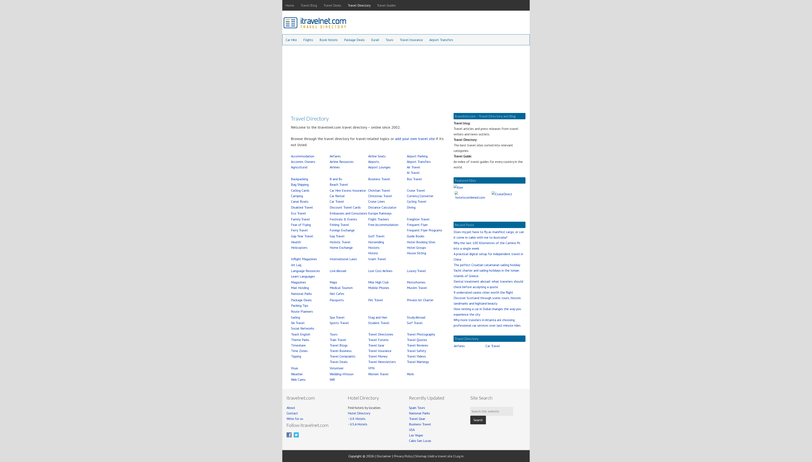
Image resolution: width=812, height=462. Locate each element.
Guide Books (415, 236)
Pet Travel (375, 300)
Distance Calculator (382, 207)
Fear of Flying (301, 225)
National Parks (301, 294)
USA (412, 430)
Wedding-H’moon (342, 374)
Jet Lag (296, 265)
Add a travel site (441, 456)
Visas (294, 368)
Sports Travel (339, 323)
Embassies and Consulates (348, 213)
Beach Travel (339, 184)
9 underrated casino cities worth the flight (483, 292)
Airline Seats (377, 156)
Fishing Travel (339, 225)
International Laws (343, 259)
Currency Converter (420, 196)
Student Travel (378, 323)
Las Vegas (416, 435)
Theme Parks (300, 340)
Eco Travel (298, 213)
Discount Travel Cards (345, 207)
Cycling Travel (416, 201)
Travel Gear (376, 345)
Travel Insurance (379, 351)
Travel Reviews (417, 345)
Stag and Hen (377, 317)
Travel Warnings (418, 362)
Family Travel (300, 219)
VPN (371, 368)
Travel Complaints (342, 356)
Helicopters (299, 247)
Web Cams (298, 379)
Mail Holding (300, 288)
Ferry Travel (299, 230)
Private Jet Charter (420, 300)
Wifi (332, 379)
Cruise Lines (376, 201)
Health (296, 242)
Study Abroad (416, 317)
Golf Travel (376, 236)
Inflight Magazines (304, 259)
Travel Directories (380, 334)
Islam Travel (377, 259)
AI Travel (413, 172)
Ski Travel (297, 323)
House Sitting (416, 253)
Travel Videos (416, 356)
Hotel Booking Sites (421, 242)
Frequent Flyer (417, 225)
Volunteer (337, 368)
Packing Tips (299, 305)
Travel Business (341, 351)
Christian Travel (379, 190)
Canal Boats (300, 201)
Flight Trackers (378, 219)
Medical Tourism (341, 288)
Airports (373, 162)
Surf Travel (414, 323)
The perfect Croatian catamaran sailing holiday (487, 265)
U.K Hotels (357, 419)
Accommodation (302, 156)
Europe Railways (380, 213)
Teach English (300, 334)
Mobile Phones (378, 288)
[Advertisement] (406, 77)
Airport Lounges (379, 167)
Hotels (373, 253)
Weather (297, 374)
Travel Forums (378, 340)
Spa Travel (337, 317)
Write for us (295, 419)
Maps (333, 282)
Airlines (335, 167)
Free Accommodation (383, 225)
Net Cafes (337, 294)
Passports (337, 300)
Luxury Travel (416, 271)
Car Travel (337, 201)
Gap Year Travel (302, 236)
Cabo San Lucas (420, 441)
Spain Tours (417, 408)
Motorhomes (416, 282)
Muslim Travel (417, 288)
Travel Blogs (339, 345)
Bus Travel (414, 179)
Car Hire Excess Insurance (348, 190)
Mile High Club (378, 282)
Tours (333, 334)
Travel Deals (339, 362)
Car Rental (337, 196)
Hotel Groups (416, 247)
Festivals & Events (343, 219)
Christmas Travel (380, 196)
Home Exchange (341, 247)
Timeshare (298, 345)
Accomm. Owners (303, 162)
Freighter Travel (418, 219)
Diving (411, 207)
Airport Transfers (419, 162)
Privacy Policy (403, 456)
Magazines (298, 282)
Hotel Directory (359, 413)
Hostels (374, 247)
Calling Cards (300, 190)
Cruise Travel (416, 190)
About (291, 408)
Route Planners (302, 311)
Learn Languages (303, 276)
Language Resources (305, 271)
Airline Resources (342, 162)
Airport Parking (417, 156)
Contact (292, 413)
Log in (459, 456)
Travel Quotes (417, 340)
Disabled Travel (302, 207)
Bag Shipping (300, 184)
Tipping (296, 356)
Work (410, 374)
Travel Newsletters (382, 362)
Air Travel (413, 167)
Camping (297, 196)
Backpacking (299, 179)
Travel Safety (416, 351)
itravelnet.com (315, 23)
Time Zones (299, 351)
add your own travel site (415, 138)
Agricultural (299, 167)
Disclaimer (383, 456)
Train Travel (338, 340)
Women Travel (378, 374)
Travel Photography (421, 334)
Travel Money (377, 356)
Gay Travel (337, 236)
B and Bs (336, 179)
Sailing (295, 317)
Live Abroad (338, 271)
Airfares (335, 156)
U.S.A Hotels (358, 424)
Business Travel (379, 179)
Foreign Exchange (342, 230)
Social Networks (302, 328)
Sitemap (421, 456)
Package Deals (301, 300)
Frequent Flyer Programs (424, 230)
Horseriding (376, 242)
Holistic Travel (340, 242)
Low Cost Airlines (380, 271)
